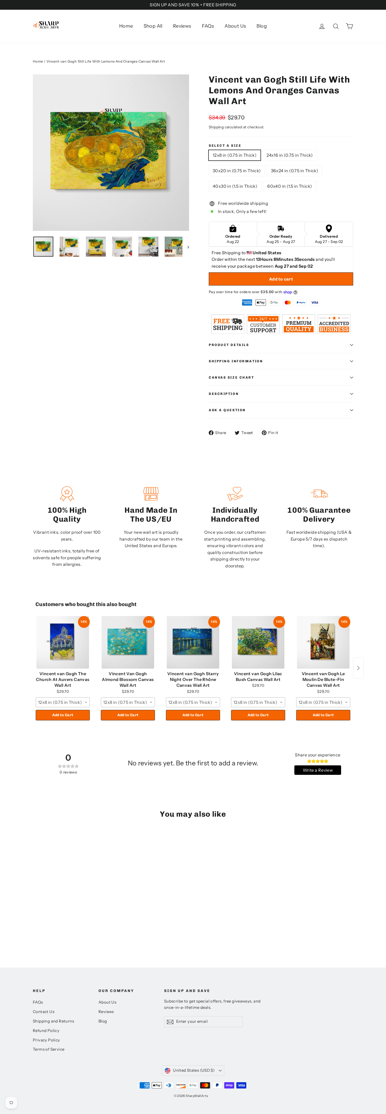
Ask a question (227, 410)
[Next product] (358, 668)
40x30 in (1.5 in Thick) (235, 186)
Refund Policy (46, 1030)
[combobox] (63, 702)
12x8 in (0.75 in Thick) (235, 155)
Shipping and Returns (53, 1021)
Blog (262, 26)
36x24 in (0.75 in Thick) (295, 170)
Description (224, 394)
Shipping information (236, 361)
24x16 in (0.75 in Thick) (290, 155)
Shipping (216, 127)
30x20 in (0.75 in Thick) (237, 170)
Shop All (153, 26)
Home (126, 26)
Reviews (182, 26)
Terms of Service (48, 1049)
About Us (235, 26)
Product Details (229, 345)
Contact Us (43, 1011)
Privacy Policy (46, 1040)
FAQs (208, 26)
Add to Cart (63, 715)
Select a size (225, 145)
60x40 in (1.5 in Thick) (289, 186)
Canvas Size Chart (231, 377)
